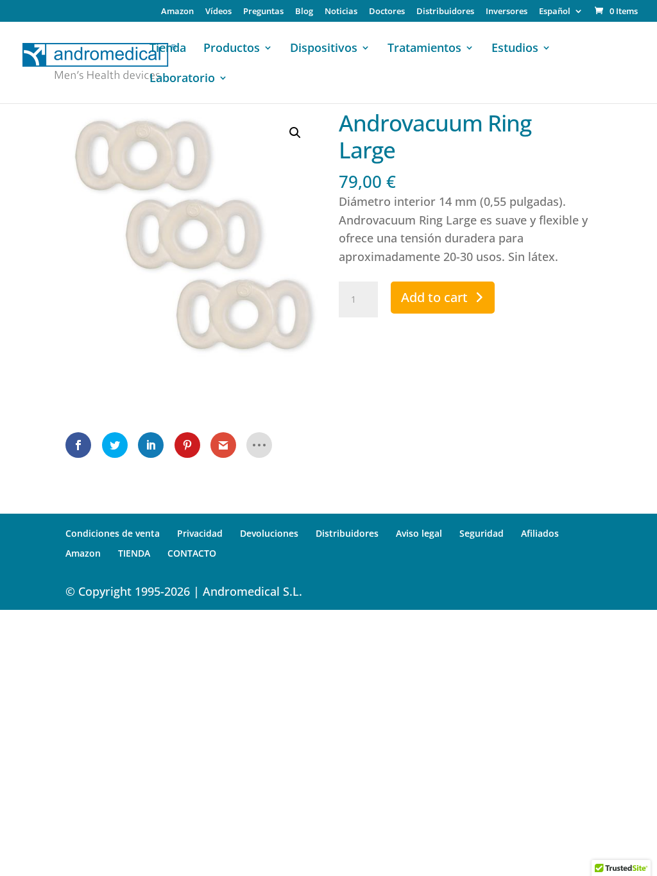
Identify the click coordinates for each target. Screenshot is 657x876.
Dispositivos (323, 49)
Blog (304, 12)
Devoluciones (269, 533)
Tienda (167, 49)
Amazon (177, 12)
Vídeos (218, 12)
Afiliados (540, 533)
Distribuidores (445, 12)
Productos (231, 49)
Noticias (341, 12)
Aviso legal (419, 533)
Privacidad (200, 533)
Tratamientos (424, 49)
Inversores (506, 12)
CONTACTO (191, 553)
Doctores (387, 12)
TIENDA (134, 553)
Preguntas (263, 12)
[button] (295, 132)
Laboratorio (182, 79)
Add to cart (434, 297)
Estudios (514, 49)
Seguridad (481, 533)
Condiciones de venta (112, 533)
